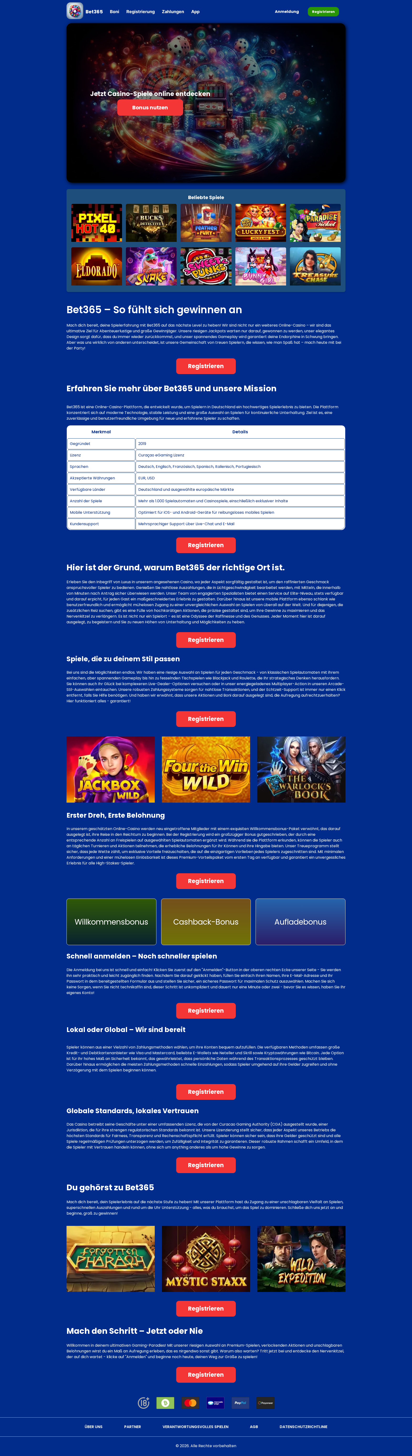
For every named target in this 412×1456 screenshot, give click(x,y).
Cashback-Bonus (206, 921)
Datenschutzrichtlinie (303, 1427)
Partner (132, 1427)
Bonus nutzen (150, 107)
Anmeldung (287, 11)
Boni (114, 11)
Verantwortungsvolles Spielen (195, 1427)
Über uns (94, 1427)
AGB (254, 1427)
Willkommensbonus (111, 921)
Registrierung (140, 11)
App (195, 11)
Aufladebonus (300, 921)
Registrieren (323, 11)
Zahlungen (173, 11)
